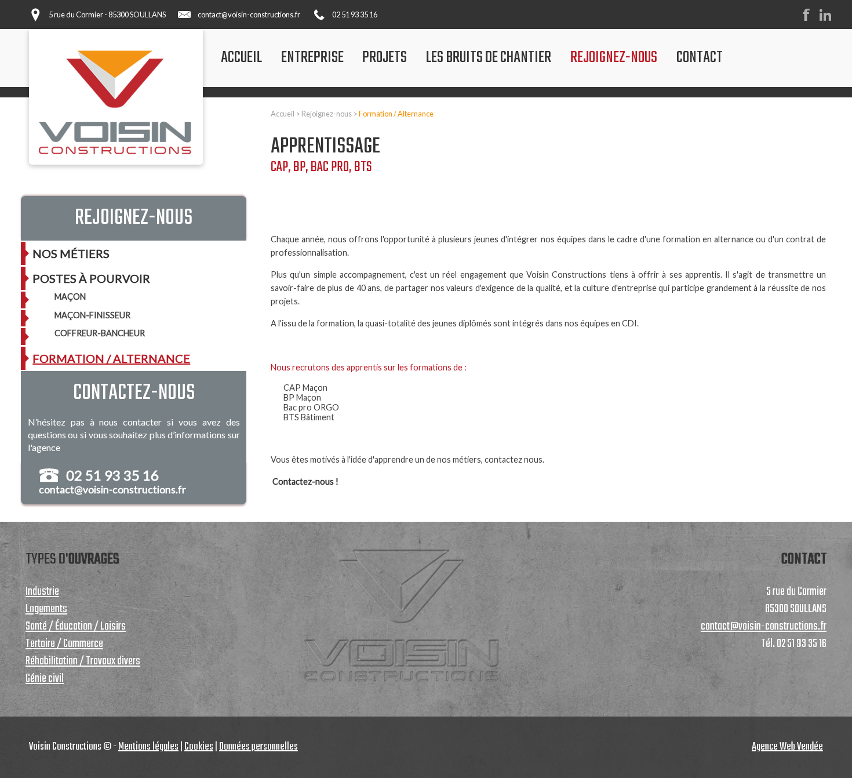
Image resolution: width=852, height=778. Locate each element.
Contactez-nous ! (305, 481)
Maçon (70, 296)
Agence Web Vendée (787, 747)
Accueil (282, 113)
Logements (46, 609)
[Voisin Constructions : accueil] (116, 101)
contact (699, 57)
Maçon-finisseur (92, 315)
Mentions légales (148, 747)
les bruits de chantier (488, 57)
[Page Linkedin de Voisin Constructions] (829, 19)
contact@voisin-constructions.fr (249, 14)
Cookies (198, 747)
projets (384, 57)
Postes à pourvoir (91, 278)
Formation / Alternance (396, 113)
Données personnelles (258, 747)
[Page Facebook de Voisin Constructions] (810, 19)
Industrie (42, 592)
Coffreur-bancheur (99, 333)
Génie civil (45, 679)
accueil (241, 57)
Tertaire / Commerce (64, 644)
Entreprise (312, 57)
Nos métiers (71, 253)
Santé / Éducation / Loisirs (76, 626)
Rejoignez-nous (613, 57)
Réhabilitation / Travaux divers (83, 661)
